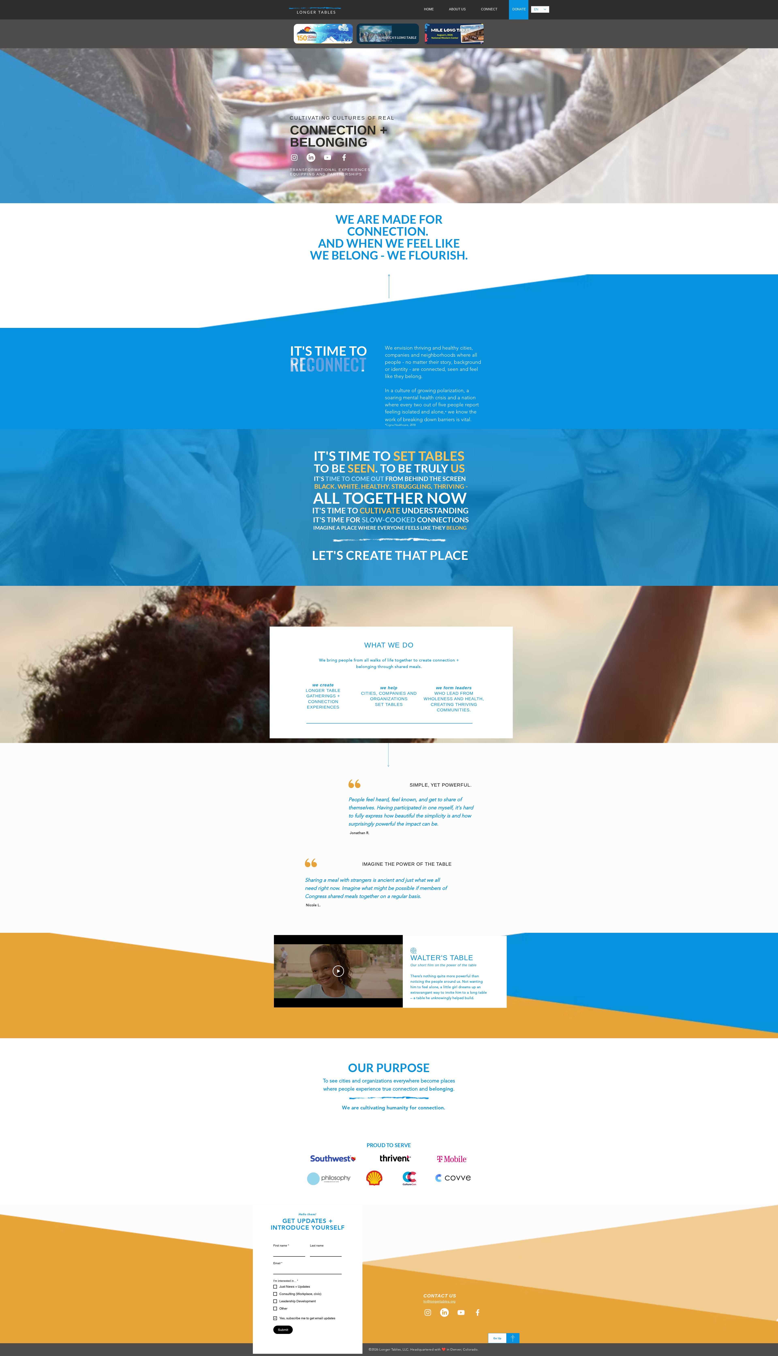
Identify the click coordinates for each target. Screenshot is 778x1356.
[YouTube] (327, 157)
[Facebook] (344, 157)
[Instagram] (294, 157)
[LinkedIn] (311, 157)
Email (277, 1263)
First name (281, 1245)
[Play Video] (338, 971)
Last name (317, 1245)
